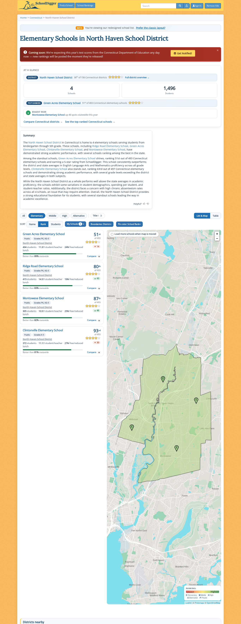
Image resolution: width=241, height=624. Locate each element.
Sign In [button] (198, 5)
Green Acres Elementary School (62, 103)
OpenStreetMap (213, 602)
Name (32, 224)
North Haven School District (56, 77)
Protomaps (199, 602)
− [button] (217, 238)
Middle (52, 215)
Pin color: (128, 224)
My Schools (74, 223)
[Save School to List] (99, 256)
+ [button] (217, 234)
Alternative (79, 215)
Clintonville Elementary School (64, 149)
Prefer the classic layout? (150, 27)
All (23, 215)
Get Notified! (184, 53)
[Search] (180, 5)
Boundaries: (100, 224)
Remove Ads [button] (213, 5)
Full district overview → (137, 77)
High (64, 215)
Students (56, 224)
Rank (43, 224)
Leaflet (188, 602)
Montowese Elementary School (48, 114)
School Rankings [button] (85, 5)
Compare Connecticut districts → (43, 121)
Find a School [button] (66, 5)
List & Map (202, 215)
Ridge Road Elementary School (110, 146)
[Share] (186, 5)
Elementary (37, 215)
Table (215, 215)
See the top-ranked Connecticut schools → (90, 121)
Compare (91, 256)
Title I (97, 215)
